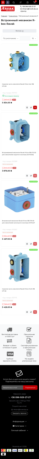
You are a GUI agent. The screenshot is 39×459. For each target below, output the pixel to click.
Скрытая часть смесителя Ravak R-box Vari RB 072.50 (18, 85)
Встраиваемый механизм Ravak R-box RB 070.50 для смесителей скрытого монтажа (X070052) (19, 153)
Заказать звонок (19, 413)
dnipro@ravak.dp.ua (20, 410)
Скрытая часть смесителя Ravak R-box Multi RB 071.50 (18, 290)
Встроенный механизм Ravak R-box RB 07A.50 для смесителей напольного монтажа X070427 (18, 222)
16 (33, 38)
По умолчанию (9, 38)
